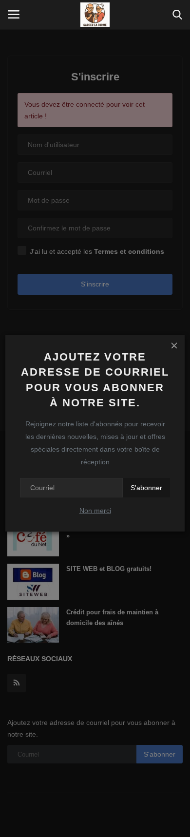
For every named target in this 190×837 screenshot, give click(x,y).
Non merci (95, 510)
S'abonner (146, 488)
